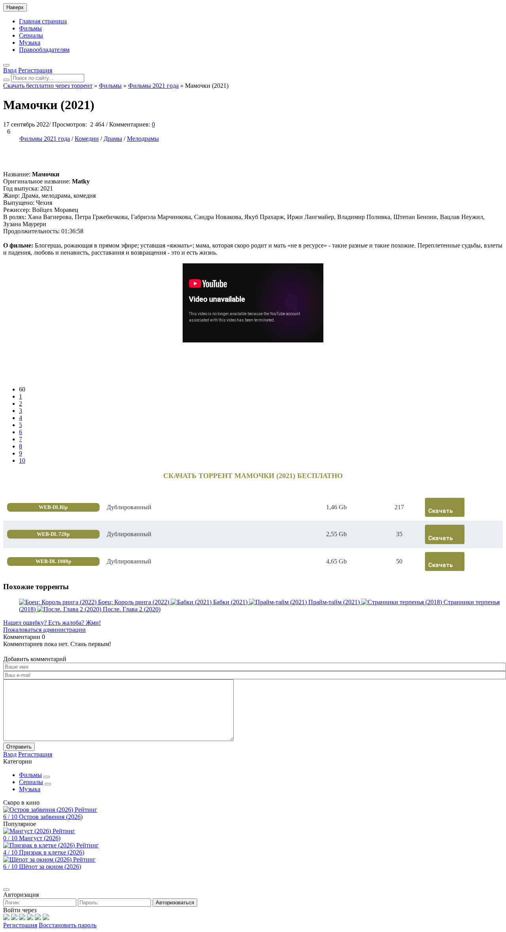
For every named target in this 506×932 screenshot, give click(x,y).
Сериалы (31, 35)
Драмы (113, 138)
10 (22, 460)
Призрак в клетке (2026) (51, 852)
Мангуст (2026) (39, 838)
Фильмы (30, 28)
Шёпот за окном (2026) (50, 866)
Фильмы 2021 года (44, 138)
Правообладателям (44, 49)
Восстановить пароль (67, 925)
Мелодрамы (143, 138)
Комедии (87, 138)
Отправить (19, 747)
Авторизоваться (175, 903)
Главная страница (43, 21)
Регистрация (20, 925)
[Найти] (6, 80)
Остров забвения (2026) (51, 816)
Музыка (29, 42)
